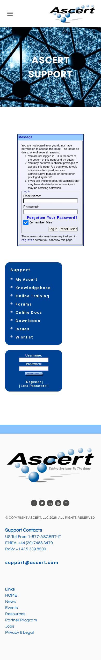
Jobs (10, 626)
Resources (15, 614)
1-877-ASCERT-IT (44, 537)
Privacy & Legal (19, 632)
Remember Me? (40, 222)
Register (33, 382)
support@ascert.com (31, 563)
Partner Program (21, 620)
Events (11, 608)
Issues (23, 329)
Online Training (32, 296)
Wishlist (24, 337)
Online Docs (29, 312)
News (10, 602)
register (27, 239)
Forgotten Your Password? (52, 218)
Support (20, 270)
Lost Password (34, 386)
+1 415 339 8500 (31, 549)
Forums (24, 304)
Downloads (28, 320)
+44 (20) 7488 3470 (35, 543)
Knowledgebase (33, 287)
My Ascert (27, 279)
